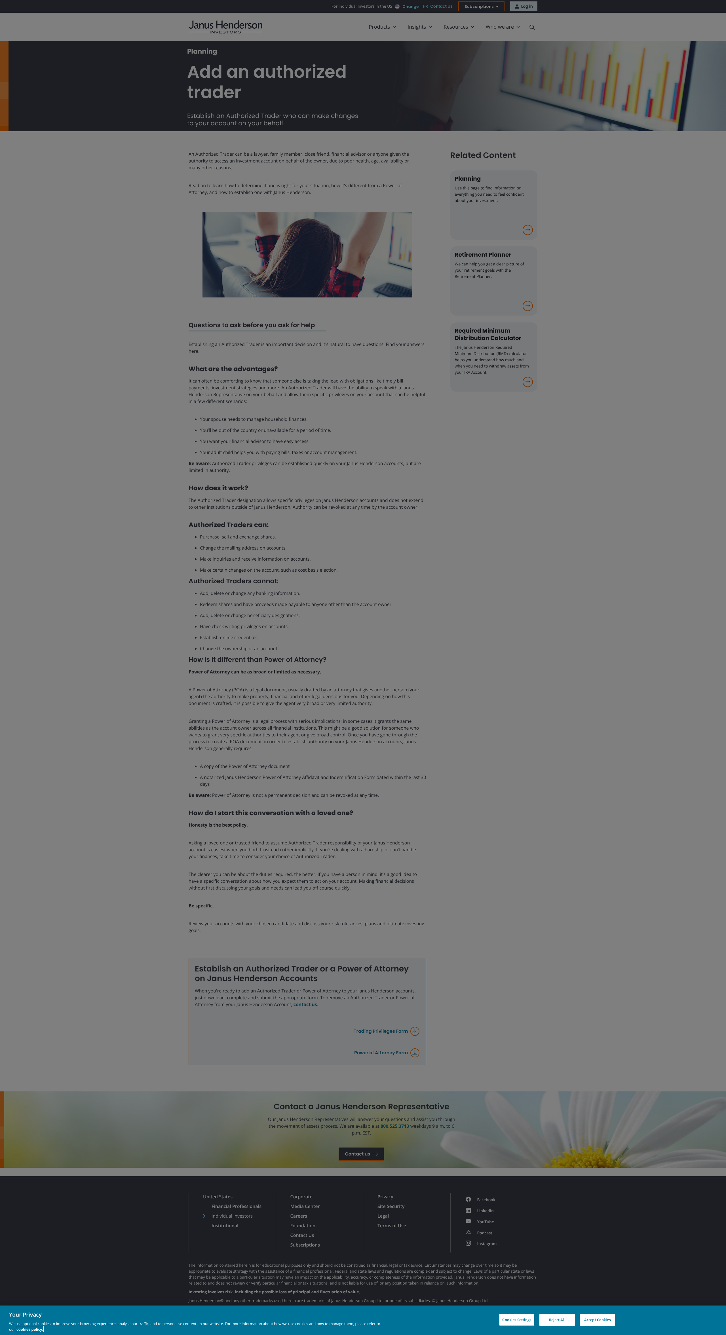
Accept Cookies (597, 1319)
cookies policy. (29, 1329)
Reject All (557, 1319)
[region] (363, 1320)
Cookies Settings (516, 1319)
